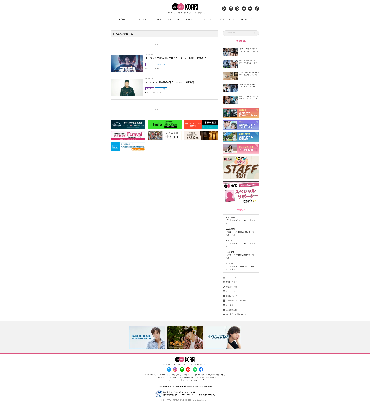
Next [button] (247, 337)
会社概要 (229, 305)
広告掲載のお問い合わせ (236, 300)
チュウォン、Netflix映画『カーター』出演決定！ (170, 82)
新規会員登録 (231, 287)
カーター (149, 68)
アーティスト (165, 19)
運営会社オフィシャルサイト (191, 380)
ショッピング (249, 19)
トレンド (207, 19)
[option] (147, 337)
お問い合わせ (231, 296)
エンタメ (144, 19)
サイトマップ (173, 380)
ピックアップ (228, 19)
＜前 (156, 45)
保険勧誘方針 (231, 310)
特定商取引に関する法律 (236, 314)
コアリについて (232, 277)
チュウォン (157, 68)
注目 (123, 19)
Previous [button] (123, 337)
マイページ (230, 291)
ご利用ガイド (231, 282)
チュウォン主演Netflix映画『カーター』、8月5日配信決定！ (176, 58)
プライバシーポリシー (173, 377)
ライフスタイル (186, 19)
